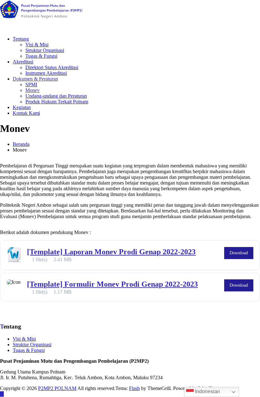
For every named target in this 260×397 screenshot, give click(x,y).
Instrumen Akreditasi (46, 73)
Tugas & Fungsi (41, 56)
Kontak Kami (26, 113)
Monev (32, 90)
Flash (134, 388)
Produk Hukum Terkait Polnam (56, 101)
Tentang (21, 39)
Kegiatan (22, 107)
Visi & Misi (37, 44)
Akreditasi (23, 61)
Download (239, 253)
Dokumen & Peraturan (35, 78)
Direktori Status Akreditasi (51, 67)
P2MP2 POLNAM (57, 388)
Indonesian (207, 391)
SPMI (31, 84)
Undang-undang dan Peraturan (56, 96)
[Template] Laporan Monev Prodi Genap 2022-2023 (111, 252)
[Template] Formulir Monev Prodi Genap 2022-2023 (112, 284)
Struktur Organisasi (44, 50)
